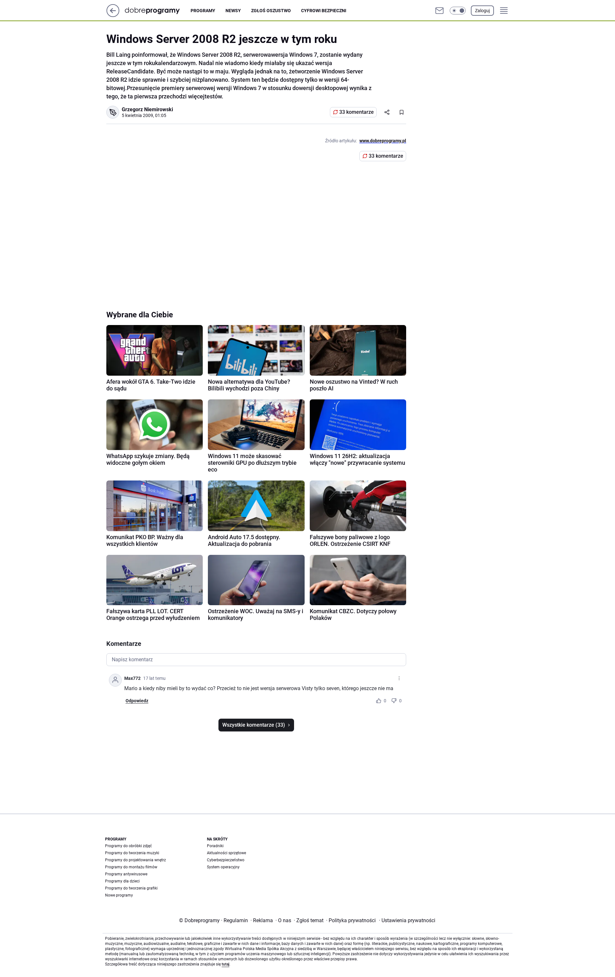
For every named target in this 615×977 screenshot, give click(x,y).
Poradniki (215, 846)
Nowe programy (119, 895)
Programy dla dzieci (122, 881)
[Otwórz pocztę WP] (439, 10)
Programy (203, 10)
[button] (458, 10)
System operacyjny (223, 867)
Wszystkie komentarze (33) (253, 725)
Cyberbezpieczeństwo (225, 860)
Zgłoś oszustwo (271, 10)
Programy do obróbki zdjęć (128, 846)
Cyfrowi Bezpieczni (323, 10)
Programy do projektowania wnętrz (135, 860)
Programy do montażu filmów (131, 867)
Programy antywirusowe (126, 874)
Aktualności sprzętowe (226, 853)
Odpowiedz (137, 700)
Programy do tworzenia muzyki (132, 853)
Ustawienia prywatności (407, 920)
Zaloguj (482, 10)
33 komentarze (356, 112)
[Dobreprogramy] (157, 10)
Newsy (233, 10)
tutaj (225, 964)
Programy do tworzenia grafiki (131, 888)
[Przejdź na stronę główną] (112, 15)
